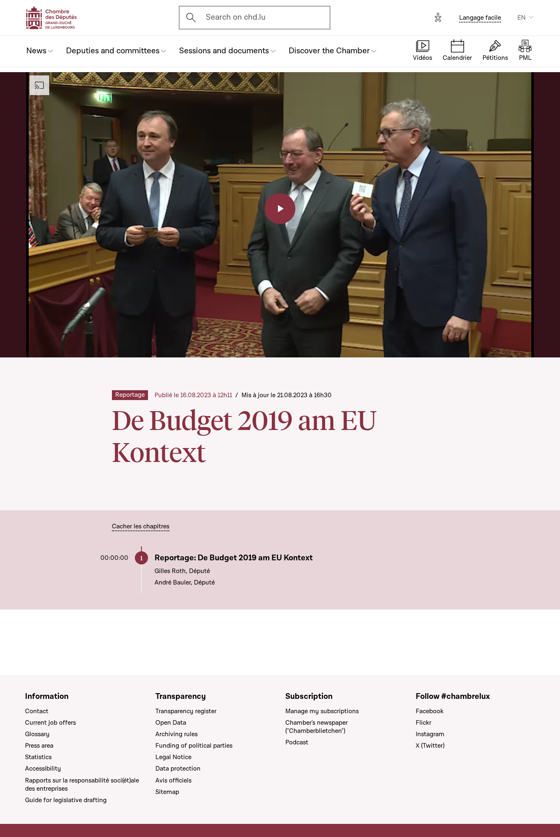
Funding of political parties (193, 745)
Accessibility (43, 768)
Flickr (423, 723)
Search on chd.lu (236, 17)
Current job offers (50, 723)
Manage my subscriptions (322, 711)
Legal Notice (173, 757)
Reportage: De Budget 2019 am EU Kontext (234, 558)
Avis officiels (173, 780)
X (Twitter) (430, 745)
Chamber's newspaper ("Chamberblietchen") (316, 727)
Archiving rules (176, 734)
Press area (39, 745)
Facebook (430, 711)
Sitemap (167, 792)
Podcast (296, 742)
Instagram (430, 734)
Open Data (170, 723)
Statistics (38, 757)
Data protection (177, 768)
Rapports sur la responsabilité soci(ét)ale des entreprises (82, 784)
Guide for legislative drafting (66, 800)
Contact (36, 711)
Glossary (37, 734)
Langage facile (480, 18)
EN (521, 18)
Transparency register (185, 711)
